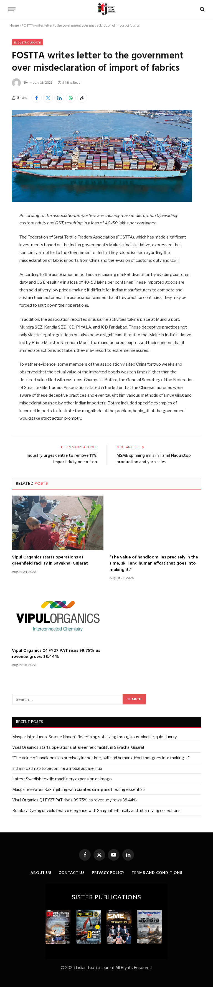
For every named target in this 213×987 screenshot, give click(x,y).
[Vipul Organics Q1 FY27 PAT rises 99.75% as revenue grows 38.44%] (57, 616)
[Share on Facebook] (37, 98)
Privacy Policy (108, 872)
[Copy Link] (82, 98)
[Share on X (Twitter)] (48, 98)
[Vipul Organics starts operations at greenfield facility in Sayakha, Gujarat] (57, 523)
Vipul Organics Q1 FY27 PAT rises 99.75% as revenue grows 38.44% (56, 654)
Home (14, 25)
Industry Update (27, 42)
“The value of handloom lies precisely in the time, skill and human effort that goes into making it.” (154, 563)
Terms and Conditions (156, 872)
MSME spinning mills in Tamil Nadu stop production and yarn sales (153, 459)
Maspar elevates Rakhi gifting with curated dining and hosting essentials (79, 789)
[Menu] (12, 9)
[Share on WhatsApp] (71, 98)
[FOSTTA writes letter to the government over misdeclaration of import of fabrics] (102, 200)
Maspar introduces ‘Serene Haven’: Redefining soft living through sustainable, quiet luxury (94, 736)
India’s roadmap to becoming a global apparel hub (57, 768)
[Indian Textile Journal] (106, 9)
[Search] (202, 9)
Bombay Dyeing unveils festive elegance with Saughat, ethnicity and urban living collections (96, 810)
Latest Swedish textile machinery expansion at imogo (62, 778)
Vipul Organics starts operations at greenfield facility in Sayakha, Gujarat (50, 560)
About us (41, 872)
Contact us (72, 872)
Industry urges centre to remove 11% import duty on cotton (62, 459)
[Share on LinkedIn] (59, 98)
